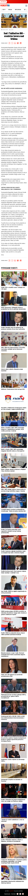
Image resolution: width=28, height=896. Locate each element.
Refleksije (18, 9)
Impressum (7, 894)
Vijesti (3, 9)
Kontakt (13, 894)
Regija (10, 9)
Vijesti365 (11, 891)
